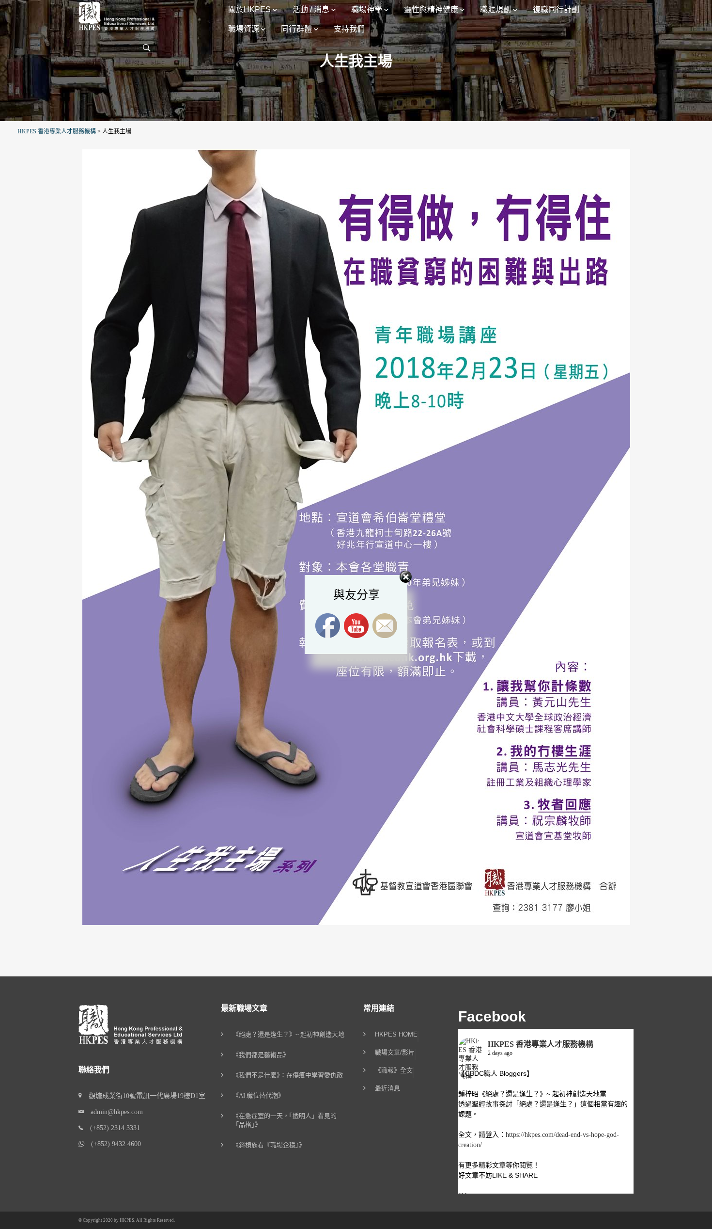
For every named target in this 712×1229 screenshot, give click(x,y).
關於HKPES (249, 9)
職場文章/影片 (395, 1052)
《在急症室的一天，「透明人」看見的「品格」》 (284, 1120)
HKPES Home (396, 1034)
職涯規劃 (495, 9)
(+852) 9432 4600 (112, 1144)
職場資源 (243, 29)
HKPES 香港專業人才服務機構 (540, 1044)
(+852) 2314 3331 (111, 1128)
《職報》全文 (394, 1070)
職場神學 (366, 9)
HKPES (127, 1220)
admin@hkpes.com (113, 1112)
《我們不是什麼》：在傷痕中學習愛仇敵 (287, 1075)
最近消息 (387, 1088)
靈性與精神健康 (431, 9)
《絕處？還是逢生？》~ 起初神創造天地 (288, 1034)
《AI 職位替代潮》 (258, 1095)
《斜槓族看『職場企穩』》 (268, 1145)
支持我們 (349, 29)
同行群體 (296, 29)
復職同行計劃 (556, 9)
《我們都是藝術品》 (260, 1054)
